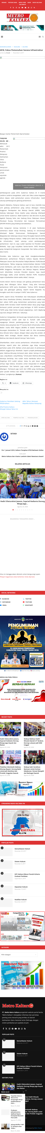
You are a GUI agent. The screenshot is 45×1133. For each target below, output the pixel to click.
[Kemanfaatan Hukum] (6, 852)
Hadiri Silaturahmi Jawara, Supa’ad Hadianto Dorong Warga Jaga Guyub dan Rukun (9, 742)
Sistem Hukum (20, 861)
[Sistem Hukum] (6, 864)
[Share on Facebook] (24, 426)
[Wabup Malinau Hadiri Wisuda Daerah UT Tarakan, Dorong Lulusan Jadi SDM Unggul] (34, 729)
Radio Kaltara (37, 2)
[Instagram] (16, 7)
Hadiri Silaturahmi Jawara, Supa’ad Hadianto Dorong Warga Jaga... (22, 502)
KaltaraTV (22, 4)
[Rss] (34, 7)
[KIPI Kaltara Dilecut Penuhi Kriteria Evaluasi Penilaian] (6, 877)
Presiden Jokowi (33, 417)
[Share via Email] (37, 426)
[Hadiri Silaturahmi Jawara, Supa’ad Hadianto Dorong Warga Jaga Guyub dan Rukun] (22, 483)
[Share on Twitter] (26, 426)
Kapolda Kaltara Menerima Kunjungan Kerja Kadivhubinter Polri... (16, 1099)
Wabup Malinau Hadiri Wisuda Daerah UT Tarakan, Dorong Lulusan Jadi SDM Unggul (34, 742)
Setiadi (8, 53)
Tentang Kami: (12, 2)
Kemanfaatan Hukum (22, 849)
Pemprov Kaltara (18, 417)
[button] (2, 489)
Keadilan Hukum (21, 900)
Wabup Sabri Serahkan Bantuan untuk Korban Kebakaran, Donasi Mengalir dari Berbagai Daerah (34, 770)
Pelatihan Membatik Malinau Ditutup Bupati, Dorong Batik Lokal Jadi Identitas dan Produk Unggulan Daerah (10, 770)
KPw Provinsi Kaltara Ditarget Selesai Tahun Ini (9, 408)
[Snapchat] (28, 7)
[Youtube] (22, 7)
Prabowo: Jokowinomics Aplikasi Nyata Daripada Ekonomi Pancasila (17, 1114)
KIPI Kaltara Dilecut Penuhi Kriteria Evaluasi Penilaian (27, 875)
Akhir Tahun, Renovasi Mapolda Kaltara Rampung (31, 402)
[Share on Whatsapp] (30, 426)
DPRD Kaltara (5, 417)
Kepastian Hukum (21, 887)
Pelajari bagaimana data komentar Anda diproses (17, 577)
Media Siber (22, 2)
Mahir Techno (38, 1128)
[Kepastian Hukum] (6, 890)
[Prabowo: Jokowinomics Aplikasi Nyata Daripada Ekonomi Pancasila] (5, 1112)
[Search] (43, 37)
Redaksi (4, 2)
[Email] (25, 7)
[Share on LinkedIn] (28, 426)
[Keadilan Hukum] (6, 903)
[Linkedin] (19, 7)
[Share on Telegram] (32, 426)
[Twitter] (13, 7)
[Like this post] (22, 426)
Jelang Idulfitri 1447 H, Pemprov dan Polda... (17, 1126)
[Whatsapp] (31, 7)
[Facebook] (10, 7)
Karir (29, 2)
